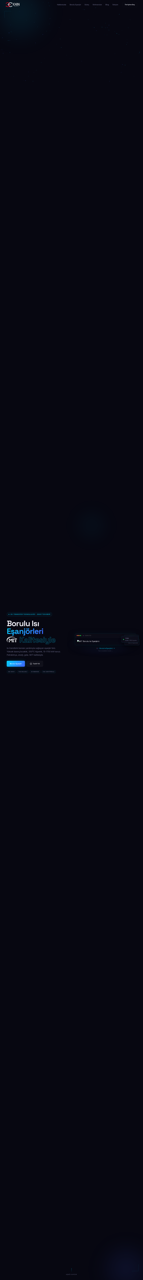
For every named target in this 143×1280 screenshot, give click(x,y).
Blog (107, 5)
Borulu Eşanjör (75, 5)
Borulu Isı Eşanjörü (106, 648)
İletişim (115, 5)
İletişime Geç (130, 5)
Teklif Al (36, 664)
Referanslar (97, 5)
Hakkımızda (61, 5)
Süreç (87, 5)
